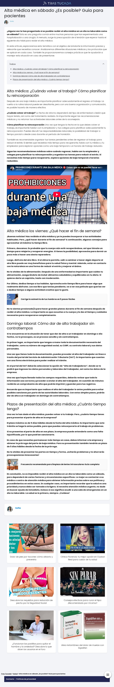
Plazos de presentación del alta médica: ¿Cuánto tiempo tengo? (41, 79)
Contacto (10, 679)
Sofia (12, 21)
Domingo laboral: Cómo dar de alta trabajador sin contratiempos (41, 76)
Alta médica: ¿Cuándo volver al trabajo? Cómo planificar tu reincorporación (46, 69)
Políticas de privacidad (26, 679)
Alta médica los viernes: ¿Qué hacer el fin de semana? (36, 72)
